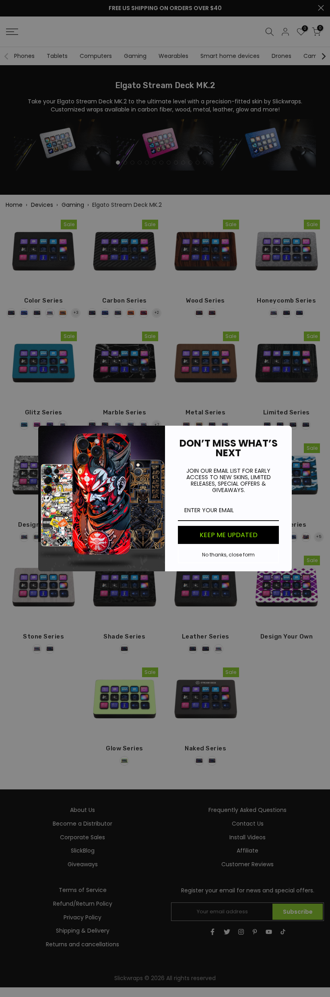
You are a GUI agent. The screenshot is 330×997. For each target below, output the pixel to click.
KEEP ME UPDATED (229, 535)
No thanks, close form (228, 554)
